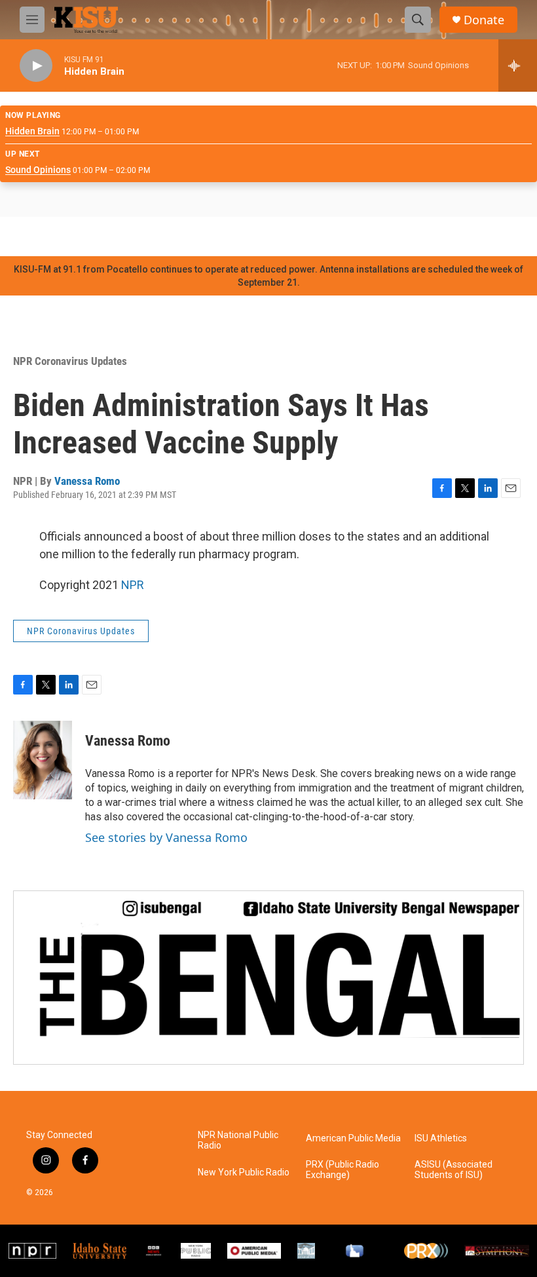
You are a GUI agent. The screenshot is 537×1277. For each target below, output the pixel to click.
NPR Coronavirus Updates (70, 361)
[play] (36, 65)
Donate (484, 20)
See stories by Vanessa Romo (166, 837)
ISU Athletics (441, 1138)
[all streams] (517, 65)
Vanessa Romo (87, 480)
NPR (132, 585)
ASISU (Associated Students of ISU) (453, 1170)
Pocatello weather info (209, 236)
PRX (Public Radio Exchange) (342, 1170)
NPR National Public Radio (238, 1140)
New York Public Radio (243, 1172)
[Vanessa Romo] (42, 760)
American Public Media (353, 1138)
